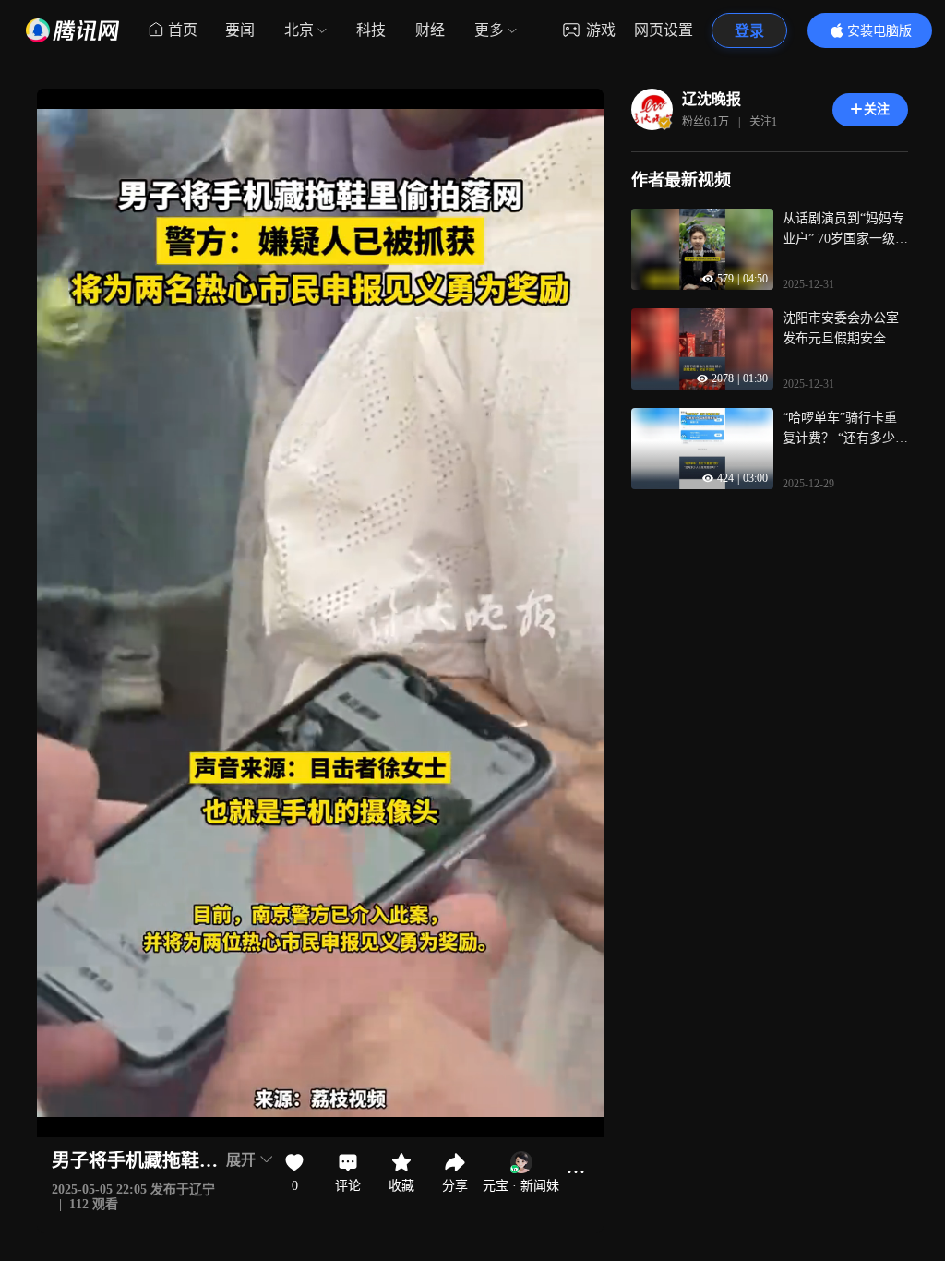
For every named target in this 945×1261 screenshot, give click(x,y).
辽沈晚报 (711, 99)
